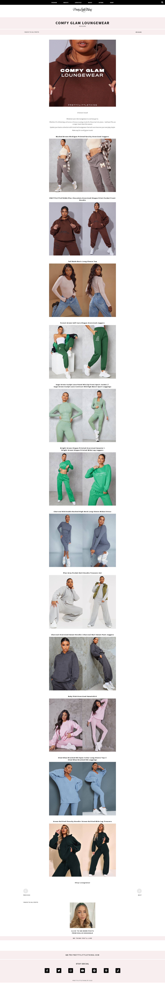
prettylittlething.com (85, 955)
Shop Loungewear (82, 883)
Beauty (65, 2)
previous (25, 895)
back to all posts (32, 32)
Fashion (54, 2)
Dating (101, 2)
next (140, 895)
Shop (112, 2)
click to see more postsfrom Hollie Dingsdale (82, 932)
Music (90, 2)
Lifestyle (78, 2)
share (139, 32)
